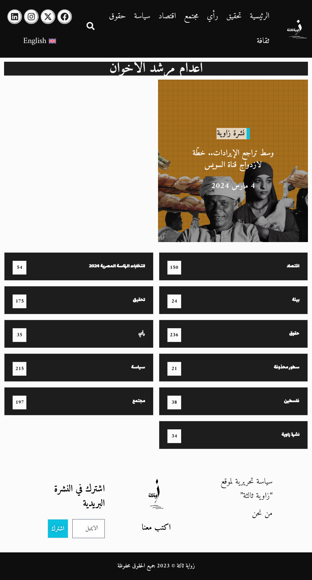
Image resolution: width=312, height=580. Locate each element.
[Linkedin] (14, 16)
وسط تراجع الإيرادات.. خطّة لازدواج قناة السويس (233, 159)
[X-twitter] (48, 16)
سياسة (142, 16)
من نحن (262, 513)
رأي (212, 16)
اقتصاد (167, 16)
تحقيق (234, 16)
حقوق (117, 16)
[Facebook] (64, 16)
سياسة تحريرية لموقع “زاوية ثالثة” (247, 489)
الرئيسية (259, 16)
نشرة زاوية (231, 133)
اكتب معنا (156, 528)
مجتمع (191, 16)
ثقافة (263, 41)
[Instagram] (31, 16)
